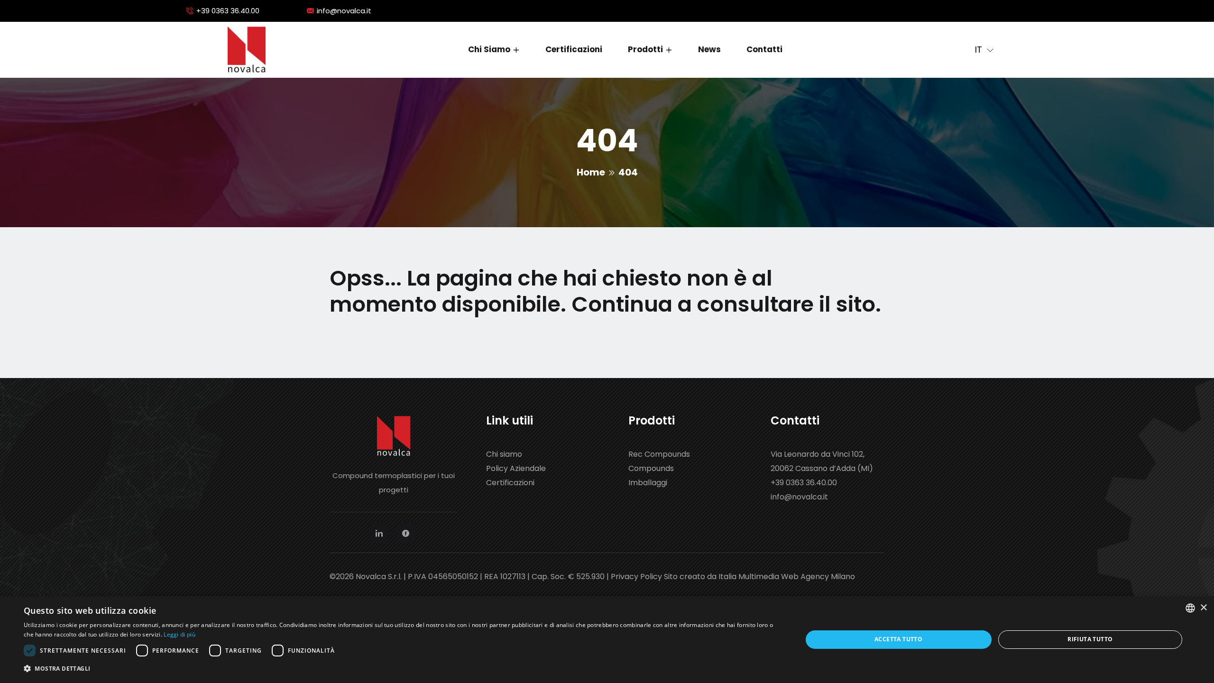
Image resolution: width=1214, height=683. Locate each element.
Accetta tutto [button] (898, 639)
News (709, 49)
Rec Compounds (659, 454)
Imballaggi (647, 482)
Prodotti (645, 49)
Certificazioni (573, 49)
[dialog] (607, 639)
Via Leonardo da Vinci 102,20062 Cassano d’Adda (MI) (822, 461)
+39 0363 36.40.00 (227, 11)
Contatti (764, 49)
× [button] (1203, 607)
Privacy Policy (636, 576)
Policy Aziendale (516, 468)
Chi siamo (489, 49)
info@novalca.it (344, 11)
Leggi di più (179, 634)
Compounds (651, 468)
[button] (401, 669)
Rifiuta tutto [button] (1090, 639)
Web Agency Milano (818, 576)
